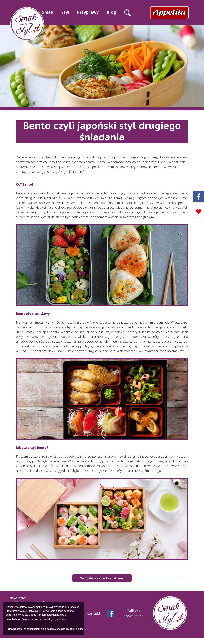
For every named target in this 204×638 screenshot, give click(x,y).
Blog (111, 12)
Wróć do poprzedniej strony (102, 578)
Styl (65, 12)
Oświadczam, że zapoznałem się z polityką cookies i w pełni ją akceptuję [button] (48, 629)
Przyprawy (88, 12)
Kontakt (93, 613)
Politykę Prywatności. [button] (55, 619)
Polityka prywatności (133, 613)
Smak (47, 12)
